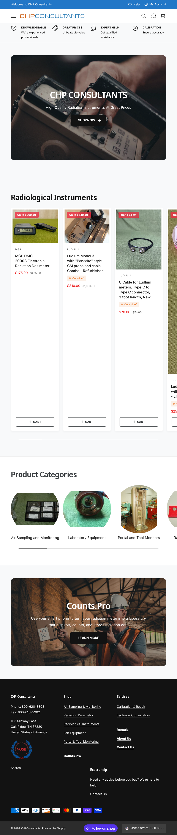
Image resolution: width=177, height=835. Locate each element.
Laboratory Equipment (87, 538)
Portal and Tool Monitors (139, 538)
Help (136, 4)
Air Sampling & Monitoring (82, 707)
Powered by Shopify (53, 828)
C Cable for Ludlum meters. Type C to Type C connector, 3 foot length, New (135, 289)
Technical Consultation (133, 715)
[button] (13, 16)
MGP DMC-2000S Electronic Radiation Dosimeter (32, 261)
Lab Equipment (74, 733)
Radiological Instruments (81, 724)
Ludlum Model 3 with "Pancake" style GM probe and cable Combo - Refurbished (85, 263)
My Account (157, 4)
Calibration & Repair (131, 707)
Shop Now (86, 120)
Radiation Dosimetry (78, 715)
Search (16, 768)
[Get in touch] (153, 16)
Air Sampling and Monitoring (35, 538)
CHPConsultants (30, 828)
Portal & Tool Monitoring (81, 742)
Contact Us (98, 794)
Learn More (88, 638)
